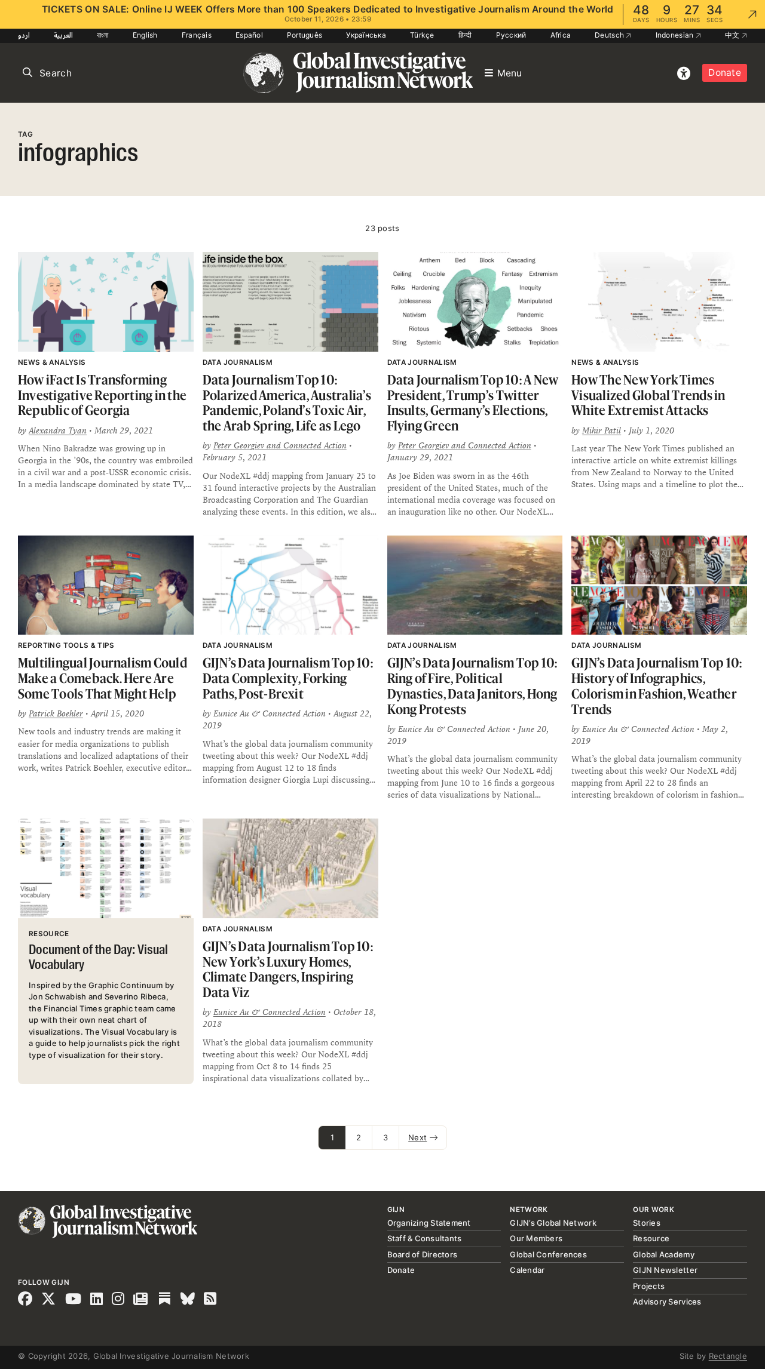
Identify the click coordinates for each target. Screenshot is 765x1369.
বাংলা (103, 34)
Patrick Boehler (56, 713)
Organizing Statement (429, 1223)
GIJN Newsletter (665, 1270)
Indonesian (676, 34)
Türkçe (422, 34)
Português (304, 34)
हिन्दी (465, 34)
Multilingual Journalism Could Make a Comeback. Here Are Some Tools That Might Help (102, 677)
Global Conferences (548, 1254)
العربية (63, 34)
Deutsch (610, 34)
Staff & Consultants (424, 1238)
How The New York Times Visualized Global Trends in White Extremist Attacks (648, 394)
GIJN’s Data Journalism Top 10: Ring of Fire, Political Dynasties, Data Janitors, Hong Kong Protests (472, 685)
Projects (649, 1286)
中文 (733, 34)
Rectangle (728, 1356)
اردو (24, 34)
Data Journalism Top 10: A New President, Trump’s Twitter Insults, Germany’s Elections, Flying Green (473, 402)
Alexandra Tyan (58, 430)
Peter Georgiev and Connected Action (280, 445)
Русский (511, 34)
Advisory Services (667, 1301)
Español (249, 34)
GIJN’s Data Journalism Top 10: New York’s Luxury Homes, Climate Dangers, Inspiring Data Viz (288, 969)
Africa (560, 34)
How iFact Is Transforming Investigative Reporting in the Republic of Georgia (102, 394)
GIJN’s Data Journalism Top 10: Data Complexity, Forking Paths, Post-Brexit (288, 677)
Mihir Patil (601, 430)
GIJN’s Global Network (553, 1223)
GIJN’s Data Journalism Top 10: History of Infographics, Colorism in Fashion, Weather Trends (656, 685)
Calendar (527, 1270)
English (145, 34)
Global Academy (663, 1254)
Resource (651, 1238)
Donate (724, 72)
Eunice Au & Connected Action (269, 1012)
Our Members (536, 1238)
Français (197, 34)
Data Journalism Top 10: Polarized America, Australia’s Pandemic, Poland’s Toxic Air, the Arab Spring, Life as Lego (287, 402)
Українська (366, 34)
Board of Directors (422, 1254)
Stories (646, 1223)
